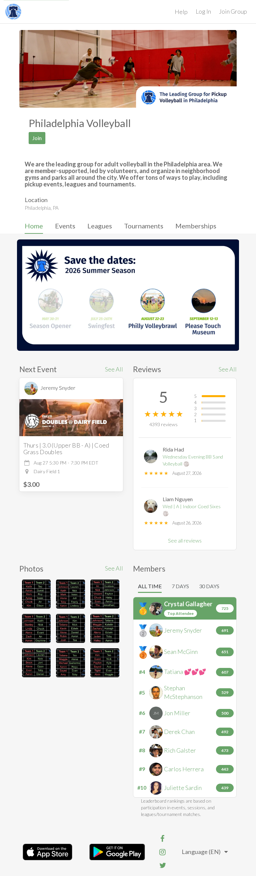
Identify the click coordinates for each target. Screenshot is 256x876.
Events (65, 226)
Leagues (99, 226)
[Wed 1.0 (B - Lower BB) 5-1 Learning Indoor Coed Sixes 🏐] (36, 594)
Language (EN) (201, 851)
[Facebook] (162, 838)
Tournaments (143, 226)
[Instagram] (162, 852)
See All (114, 369)
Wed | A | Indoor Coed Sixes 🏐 (192, 510)
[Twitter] (162, 865)
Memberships (195, 226)
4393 (163, 424)
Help (181, 11)
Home (34, 226)
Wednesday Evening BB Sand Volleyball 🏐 (193, 460)
